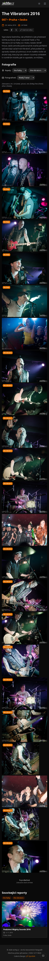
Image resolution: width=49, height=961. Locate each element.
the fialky (18, 70)
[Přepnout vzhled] (39, 4)
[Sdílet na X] (16, 30)
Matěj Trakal (24, 77)
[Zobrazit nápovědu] (43, 955)
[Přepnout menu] (45, 3)
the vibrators (35, 70)
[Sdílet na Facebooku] (11, 30)
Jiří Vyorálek (30, 956)
